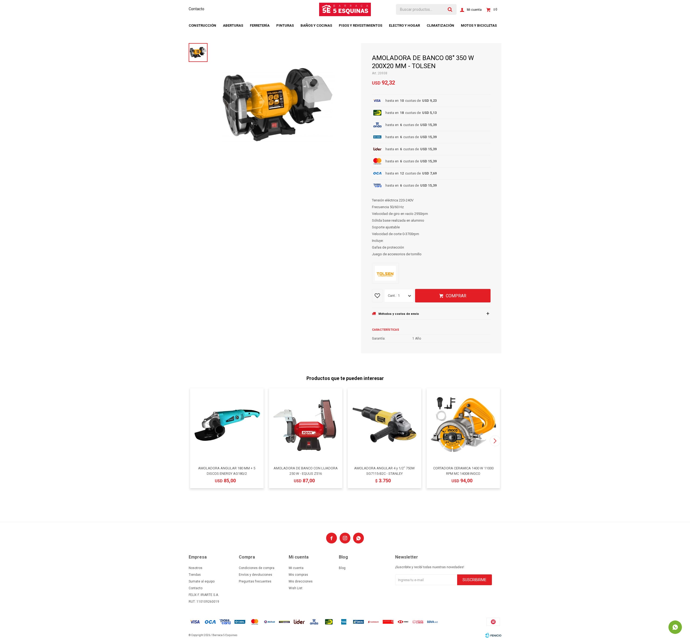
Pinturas (285, 25)
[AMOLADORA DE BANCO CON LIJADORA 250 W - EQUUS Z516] (306, 425)
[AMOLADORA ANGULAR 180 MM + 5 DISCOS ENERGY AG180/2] (227, 425)
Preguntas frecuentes (255, 581)
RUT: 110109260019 (204, 601)
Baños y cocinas (316, 25)
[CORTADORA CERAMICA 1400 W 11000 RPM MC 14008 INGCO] (463, 425)
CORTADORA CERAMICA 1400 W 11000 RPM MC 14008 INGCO (463, 471)
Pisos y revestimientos (360, 25)
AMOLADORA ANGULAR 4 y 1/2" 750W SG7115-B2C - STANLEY (384, 471)
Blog (342, 568)
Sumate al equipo (202, 581)
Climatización (440, 25)
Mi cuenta (296, 568)
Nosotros (195, 568)
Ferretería (260, 25)
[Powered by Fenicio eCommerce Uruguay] (493, 635)
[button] (495, 441)
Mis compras (298, 575)
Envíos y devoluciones (255, 575)
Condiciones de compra (256, 568)
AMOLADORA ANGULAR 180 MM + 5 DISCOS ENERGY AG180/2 (226, 471)
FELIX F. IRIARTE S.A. (204, 595)
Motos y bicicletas (479, 25)
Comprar (456, 295)
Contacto (196, 9)
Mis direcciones (301, 581)
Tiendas (195, 575)
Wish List (295, 588)
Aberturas (233, 25)
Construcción (202, 25)
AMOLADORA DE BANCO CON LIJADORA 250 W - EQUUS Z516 (306, 471)
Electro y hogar (404, 25)
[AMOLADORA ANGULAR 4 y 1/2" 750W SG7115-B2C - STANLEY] (384, 425)
